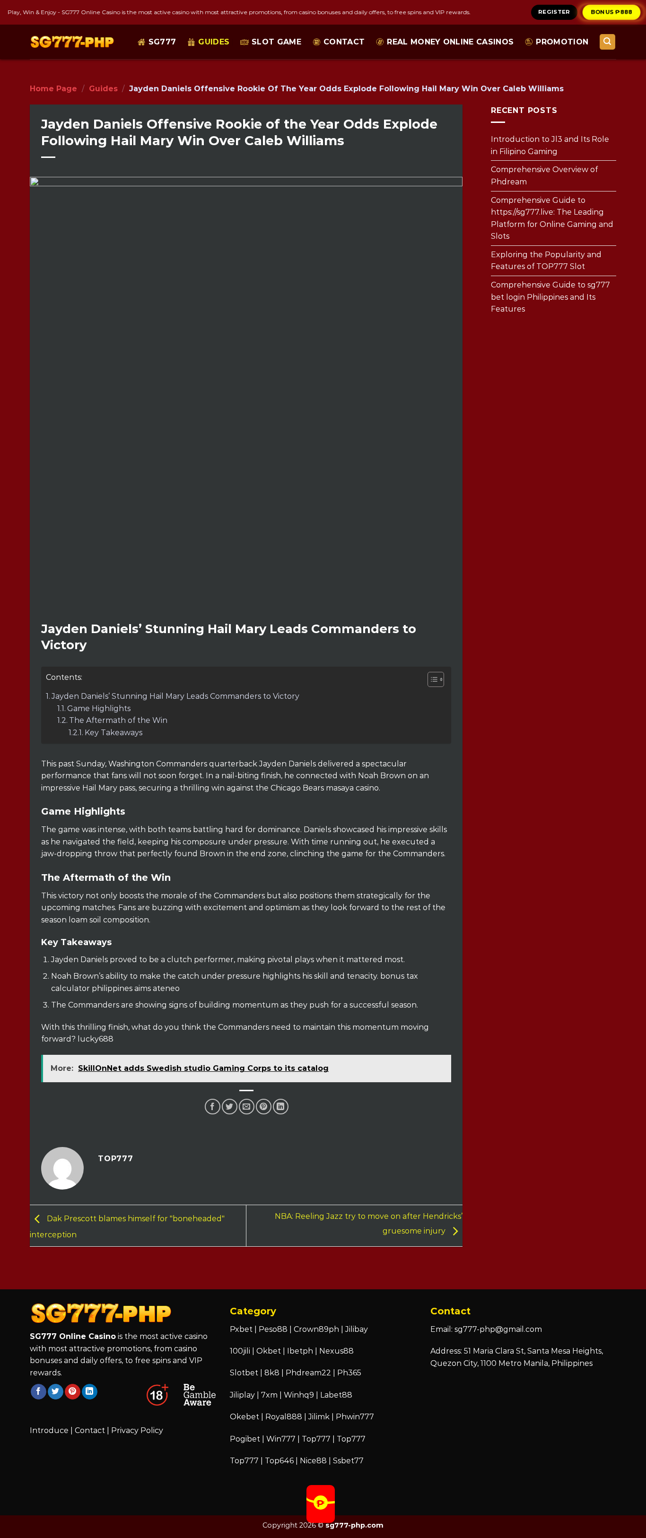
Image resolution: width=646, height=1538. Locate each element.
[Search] (608, 42)
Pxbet (241, 1329)
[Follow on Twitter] (55, 1392)
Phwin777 (355, 1416)
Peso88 (273, 1329)
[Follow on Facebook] (38, 1392)
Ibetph (300, 1351)
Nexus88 (336, 1351)
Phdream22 (308, 1372)
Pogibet (245, 1438)
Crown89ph (316, 1329)
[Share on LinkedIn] (280, 1106)
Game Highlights (99, 708)
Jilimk (319, 1416)
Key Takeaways (113, 732)
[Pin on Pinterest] (263, 1106)
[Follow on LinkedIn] (89, 1392)
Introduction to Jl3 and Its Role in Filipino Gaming (550, 145)
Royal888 (283, 1416)
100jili (240, 1351)
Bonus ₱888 (611, 12)
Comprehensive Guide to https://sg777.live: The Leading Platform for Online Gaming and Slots (552, 218)
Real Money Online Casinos (450, 41)
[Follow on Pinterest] (72, 1392)
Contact (344, 41)
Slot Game (276, 41)
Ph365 (349, 1372)
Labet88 (336, 1394)
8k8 (271, 1372)
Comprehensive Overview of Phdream (544, 175)
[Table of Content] (436, 679)
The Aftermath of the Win (118, 720)
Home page (53, 88)
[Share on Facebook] (212, 1106)
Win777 (281, 1438)
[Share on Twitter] (229, 1106)
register (554, 12)
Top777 (316, 1438)
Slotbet (244, 1372)
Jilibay (356, 1329)
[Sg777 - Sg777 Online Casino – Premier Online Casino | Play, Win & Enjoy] (72, 42)
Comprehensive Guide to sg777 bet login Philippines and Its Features (550, 296)
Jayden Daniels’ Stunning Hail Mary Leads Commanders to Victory (175, 696)
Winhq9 (299, 1394)
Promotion (562, 41)
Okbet (268, 1351)
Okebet (245, 1416)
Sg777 (162, 41)
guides (213, 41)
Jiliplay (242, 1394)
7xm (269, 1394)
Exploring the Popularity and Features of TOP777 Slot (546, 260)
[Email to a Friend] (246, 1106)
